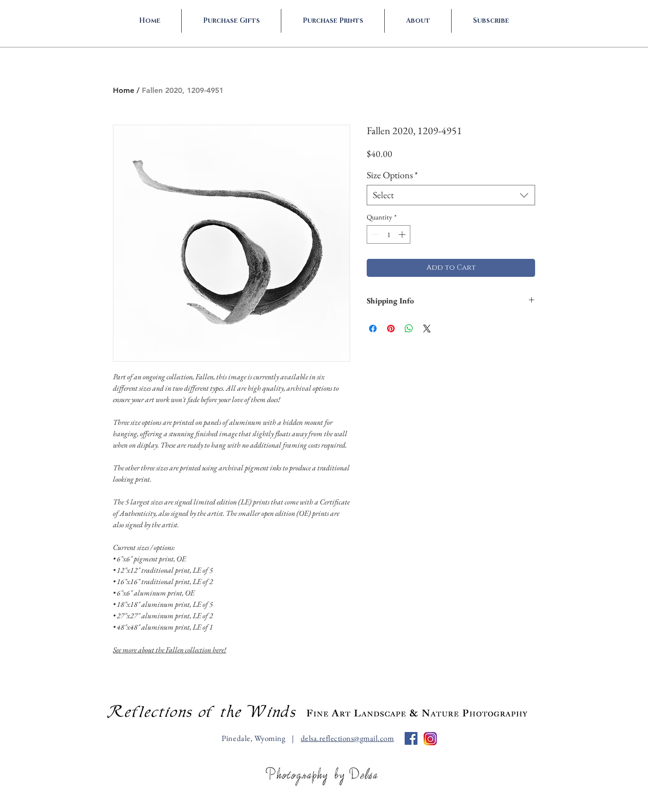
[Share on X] (427, 328)
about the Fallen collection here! (169, 650)
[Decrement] (374, 234)
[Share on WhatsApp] (409, 328)
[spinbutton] (389, 234)
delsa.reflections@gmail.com (347, 738)
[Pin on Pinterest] (391, 328)
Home (123, 90)
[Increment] (403, 234)
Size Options (392, 175)
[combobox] (451, 195)
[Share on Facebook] (373, 328)
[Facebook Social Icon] (411, 738)
